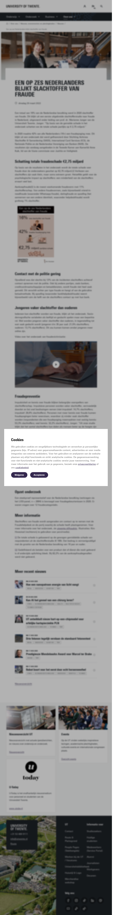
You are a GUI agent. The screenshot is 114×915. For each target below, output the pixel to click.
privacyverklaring (87, 464)
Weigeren (19, 475)
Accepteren (39, 475)
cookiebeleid (22, 467)
